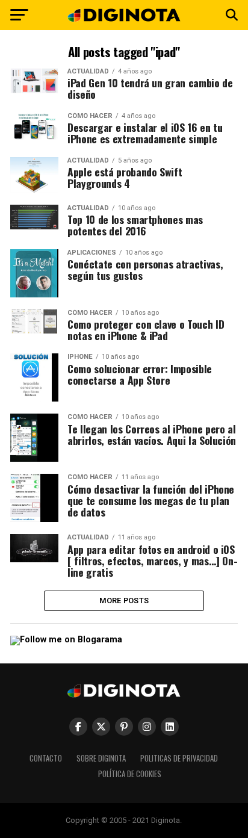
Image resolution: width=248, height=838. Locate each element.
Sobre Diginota (101, 758)
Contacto (45, 758)
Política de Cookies (129, 774)
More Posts (124, 600)
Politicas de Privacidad (179, 758)
